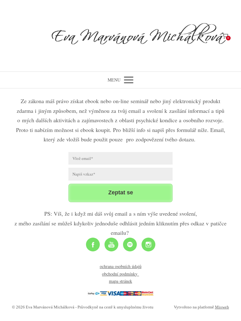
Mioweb (222, 307)
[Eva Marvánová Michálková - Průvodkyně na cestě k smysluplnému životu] (120, 36)
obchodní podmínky (120, 274)
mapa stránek (120, 281)
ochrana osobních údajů (121, 266)
